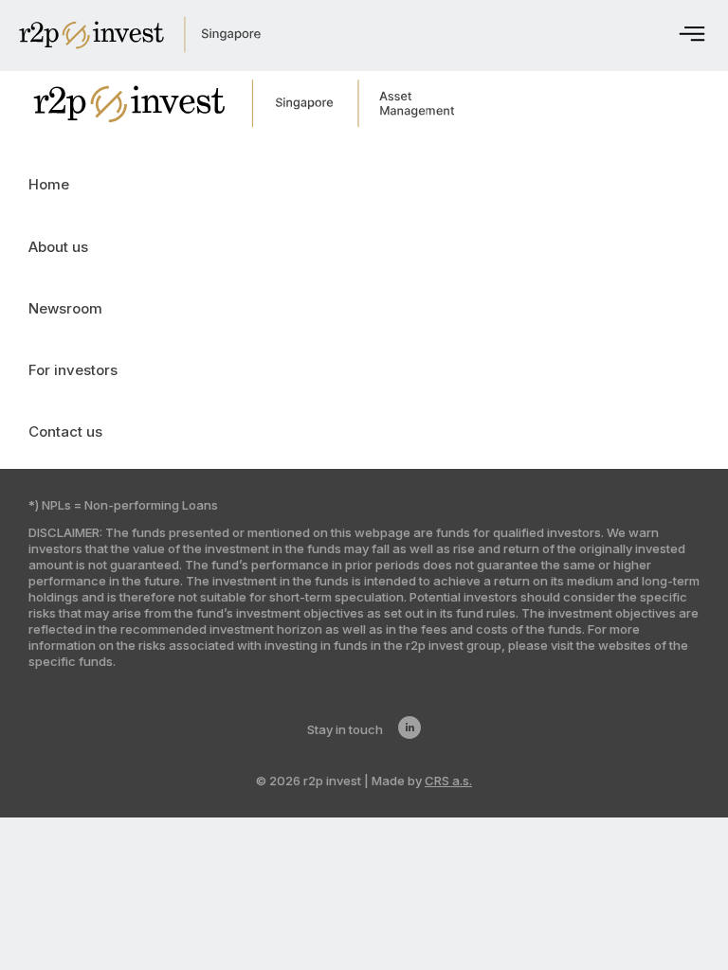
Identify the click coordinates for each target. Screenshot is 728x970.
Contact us (65, 431)
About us (58, 247)
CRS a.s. (448, 780)
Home (48, 184)
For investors (73, 370)
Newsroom (65, 308)
